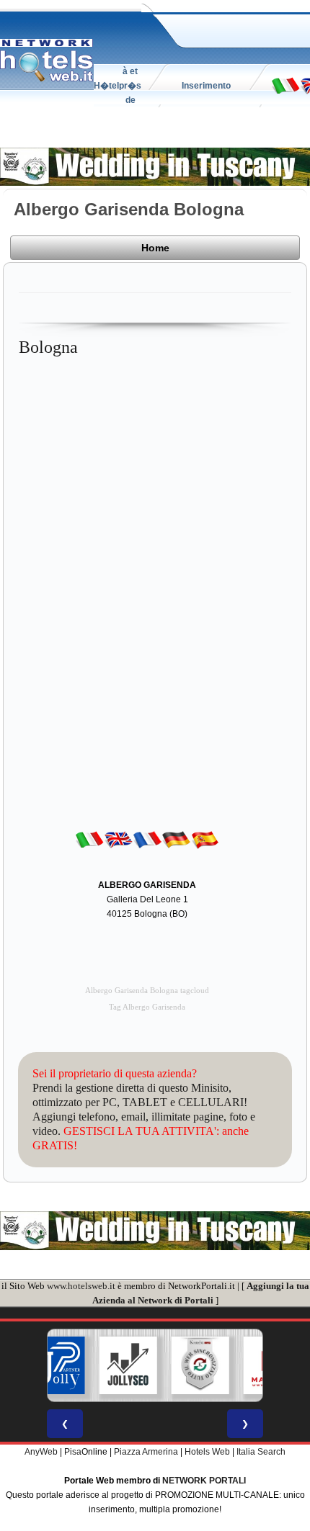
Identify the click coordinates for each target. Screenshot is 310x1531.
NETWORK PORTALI (204, 1481)
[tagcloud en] (118, 840)
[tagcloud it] (285, 85)
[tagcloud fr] (147, 840)
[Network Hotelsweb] (47, 60)
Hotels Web (207, 1452)
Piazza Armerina (146, 1452)
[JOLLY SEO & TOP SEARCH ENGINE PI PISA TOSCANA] (128, 1365)
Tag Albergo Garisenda (147, 1007)
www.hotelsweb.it (81, 1285)
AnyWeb (41, 1452)
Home (155, 247)
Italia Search (260, 1452)
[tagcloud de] (175, 840)
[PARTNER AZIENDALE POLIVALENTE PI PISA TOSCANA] (56, 1365)
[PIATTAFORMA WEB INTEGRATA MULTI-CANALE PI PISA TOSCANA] (200, 1365)
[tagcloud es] (204, 840)
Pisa (72, 1452)
